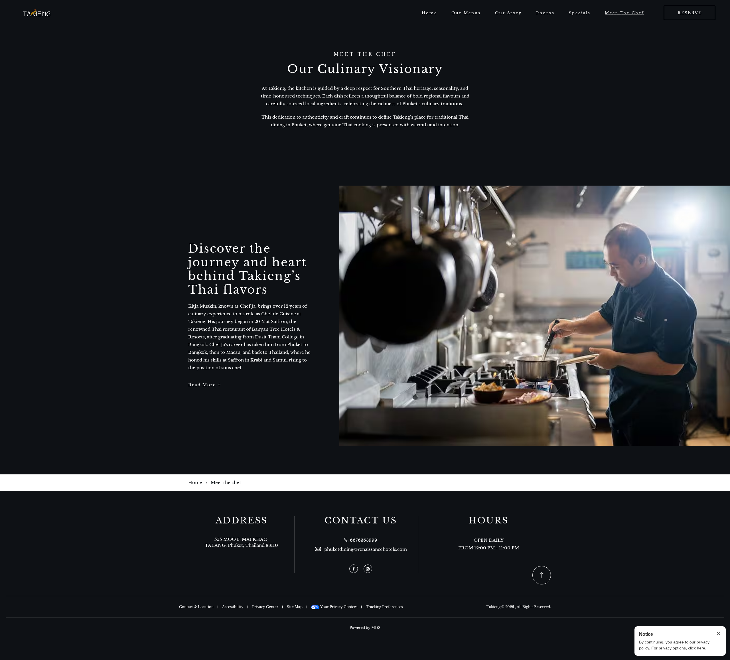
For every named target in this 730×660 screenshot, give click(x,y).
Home (429, 13)
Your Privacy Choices (338, 607)
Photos (545, 13)
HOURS (488, 520)
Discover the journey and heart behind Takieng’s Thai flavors (247, 269)
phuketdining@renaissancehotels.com (365, 549)
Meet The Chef (624, 13)
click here (696, 648)
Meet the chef (226, 482)
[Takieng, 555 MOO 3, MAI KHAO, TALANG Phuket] (37, 13)
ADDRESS (241, 520)
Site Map (295, 607)
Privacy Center (265, 607)
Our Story (508, 13)
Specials (580, 13)
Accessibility (233, 607)
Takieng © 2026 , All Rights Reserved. (518, 607)
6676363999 (363, 540)
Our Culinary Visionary (365, 69)
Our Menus (466, 13)
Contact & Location (196, 607)
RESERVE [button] (690, 12)
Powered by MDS (365, 628)
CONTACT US (361, 520)
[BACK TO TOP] (541, 575)
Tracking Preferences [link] (384, 607)
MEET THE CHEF (365, 54)
